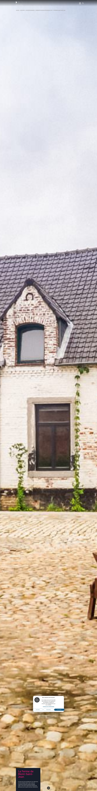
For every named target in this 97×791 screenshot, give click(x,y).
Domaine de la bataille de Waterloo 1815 (44, 10)
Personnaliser (48, 709)
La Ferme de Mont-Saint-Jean (59, 10)
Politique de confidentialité (48, 706)
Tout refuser (38, 709)
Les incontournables (30, 10)
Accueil (17, 10)
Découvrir (22, 10)
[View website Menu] (80, 3)
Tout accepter (59, 709)
